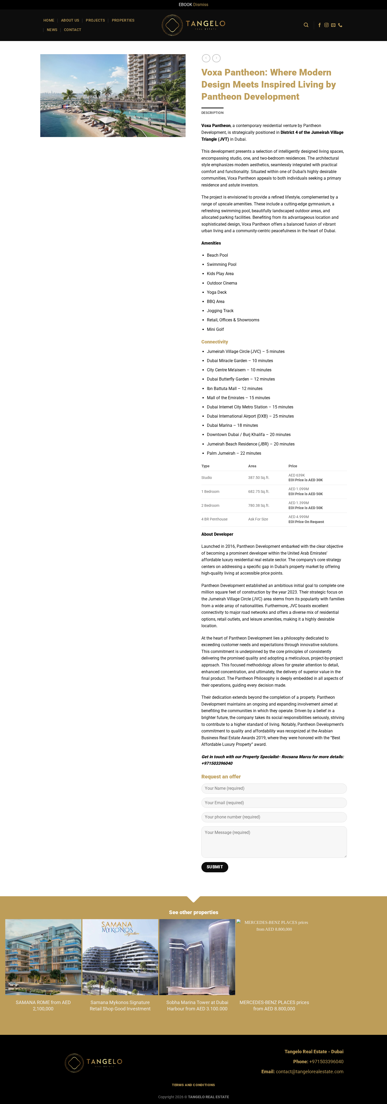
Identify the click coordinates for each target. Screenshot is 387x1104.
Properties (123, 20)
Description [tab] (212, 113)
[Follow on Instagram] (326, 25)
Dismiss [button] (200, 4)
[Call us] (340, 25)
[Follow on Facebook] (319, 25)
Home (48, 20)
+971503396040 (326, 1061)
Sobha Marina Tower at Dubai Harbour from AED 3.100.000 (197, 1005)
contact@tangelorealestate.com (310, 1071)
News (52, 30)
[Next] (300, 957)
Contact (72, 30)
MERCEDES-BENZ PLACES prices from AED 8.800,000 (274, 1005)
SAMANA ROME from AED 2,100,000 (43, 1005)
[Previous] (17, 957)
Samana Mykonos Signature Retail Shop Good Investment (120, 1005)
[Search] (306, 25)
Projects (95, 20)
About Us (70, 20)
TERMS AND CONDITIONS (193, 1085)
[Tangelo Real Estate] (193, 25)
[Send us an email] (333, 25)
